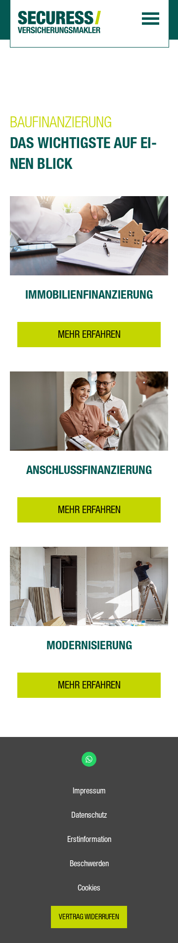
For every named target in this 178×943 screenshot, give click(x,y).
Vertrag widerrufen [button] (89, 917)
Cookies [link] (89, 889)
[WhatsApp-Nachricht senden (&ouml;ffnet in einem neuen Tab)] (89, 759)
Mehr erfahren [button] (89, 336)
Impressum (89, 792)
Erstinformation (89, 840)
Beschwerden (89, 865)
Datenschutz (89, 816)
